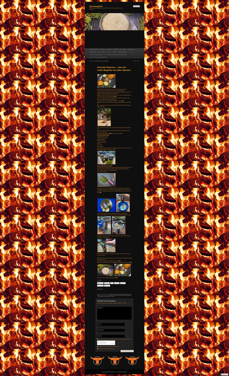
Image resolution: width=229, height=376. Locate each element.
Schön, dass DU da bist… (94, 49)
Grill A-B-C (114, 52)
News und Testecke (101, 52)
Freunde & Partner (131, 49)
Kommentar (100, 307)
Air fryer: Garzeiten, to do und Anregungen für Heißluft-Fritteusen (116, 54)
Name (99, 324)
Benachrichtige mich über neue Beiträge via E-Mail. (106, 348)
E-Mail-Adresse (100, 330)
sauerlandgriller (105, 60)
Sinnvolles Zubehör (93, 52)
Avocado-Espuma (120, 295)
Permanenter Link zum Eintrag (109, 296)
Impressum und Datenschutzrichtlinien (96, 54)
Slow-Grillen (116, 49)
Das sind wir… (102, 49)
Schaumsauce (128, 295)
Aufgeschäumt (110, 295)
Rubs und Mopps (123, 49)
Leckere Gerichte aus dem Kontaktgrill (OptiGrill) (98, 57)
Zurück (134, 60)
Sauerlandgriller (96, 6)
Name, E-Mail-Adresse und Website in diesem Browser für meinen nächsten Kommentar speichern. (115, 339)
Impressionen (109, 49)
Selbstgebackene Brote (122, 52)
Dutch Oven (109, 52)
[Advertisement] (114, 39)
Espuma (124, 295)
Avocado (114, 295)
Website (99, 335)
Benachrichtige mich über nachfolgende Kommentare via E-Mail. (108, 346)
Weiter (138, 60)
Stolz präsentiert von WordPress (121, 371)
